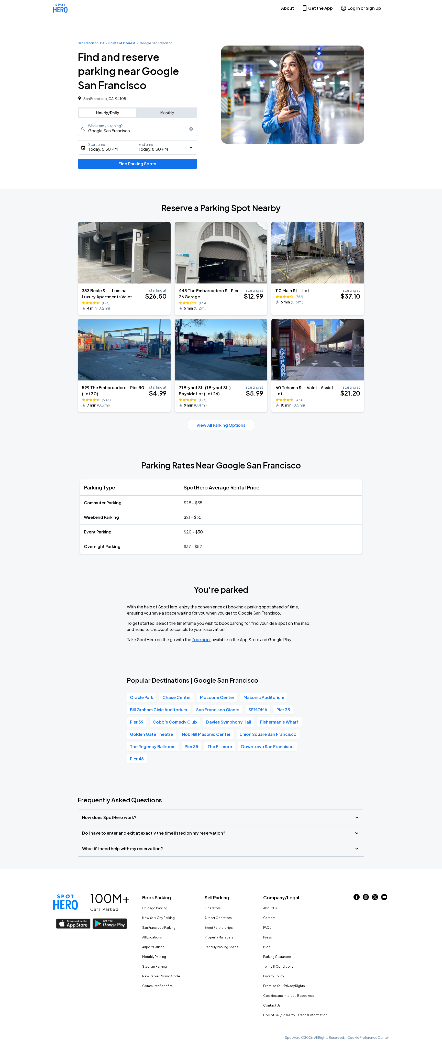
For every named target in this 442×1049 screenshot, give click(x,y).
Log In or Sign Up (364, 8)
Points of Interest (122, 43)
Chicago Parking (154, 908)
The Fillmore (219, 746)
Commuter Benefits (157, 986)
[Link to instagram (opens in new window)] (366, 898)
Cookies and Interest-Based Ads (288, 996)
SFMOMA (258, 709)
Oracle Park (141, 697)
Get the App (320, 8)
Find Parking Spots (137, 163)
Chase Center (176, 697)
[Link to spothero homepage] (65, 902)
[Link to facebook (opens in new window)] (356, 898)
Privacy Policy (273, 976)
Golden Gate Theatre (151, 734)
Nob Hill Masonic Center (206, 734)
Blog (267, 947)
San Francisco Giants (217, 709)
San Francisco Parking (158, 928)
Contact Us (272, 1005)
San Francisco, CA (91, 43)
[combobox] (137, 129)
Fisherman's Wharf (279, 722)
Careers (269, 918)
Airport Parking (153, 947)
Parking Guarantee (277, 957)
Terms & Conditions (278, 966)
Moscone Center (217, 697)
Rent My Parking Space (222, 947)
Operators (213, 908)
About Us (270, 908)
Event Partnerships (219, 928)
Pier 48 (137, 758)
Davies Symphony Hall (228, 722)
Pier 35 (191, 746)
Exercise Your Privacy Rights (284, 986)
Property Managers (219, 937)
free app (201, 639)
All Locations (152, 937)
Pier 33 (283, 709)
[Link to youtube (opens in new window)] (384, 898)
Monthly (167, 112)
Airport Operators (218, 918)
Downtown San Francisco (267, 746)
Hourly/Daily (107, 112)
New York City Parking (158, 918)
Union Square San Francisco (268, 734)
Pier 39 (136, 722)
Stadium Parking (154, 966)
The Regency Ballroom (152, 746)
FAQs (267, 928)
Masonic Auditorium (264, 697)
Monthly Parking (154, 957)
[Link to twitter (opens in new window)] (375, 898)
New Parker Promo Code (161, 976)
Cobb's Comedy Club (175, 722)
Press (267, 937)
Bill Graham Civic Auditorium (158, 709)
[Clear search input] (191, 129)
